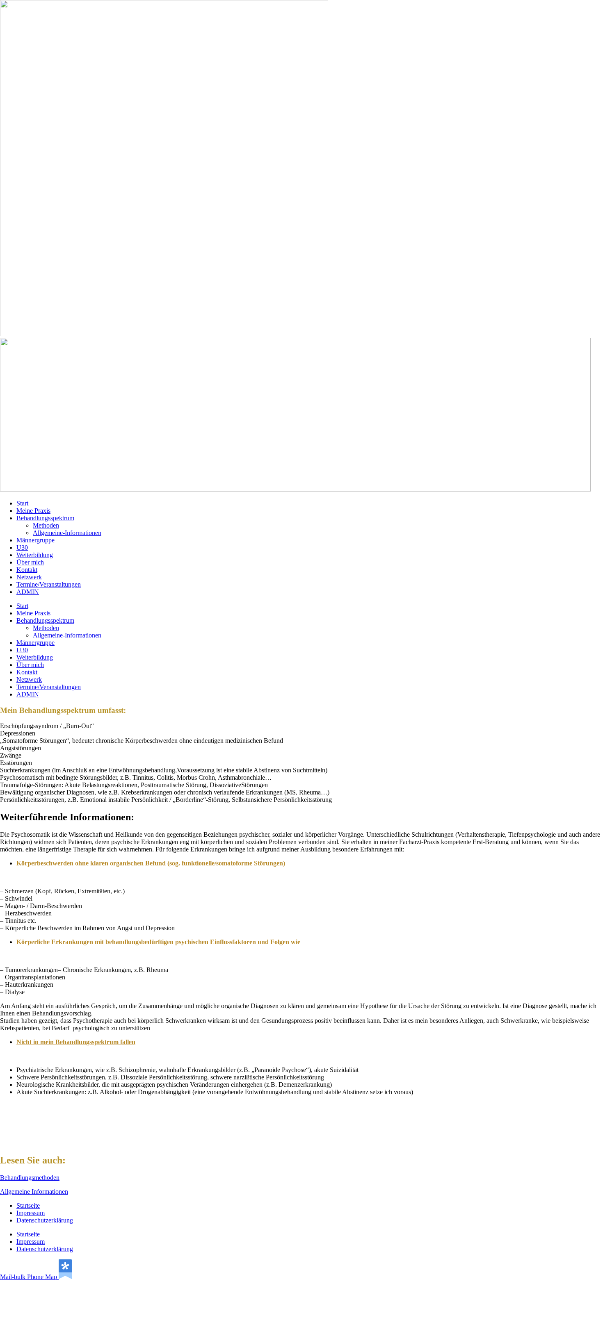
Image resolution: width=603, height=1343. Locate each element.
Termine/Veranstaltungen (48, 584)
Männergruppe (35, 540)
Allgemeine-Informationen (67, 532)
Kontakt (26, 569)
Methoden (46, 525)
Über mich (30, 562)
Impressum (30, 1212)
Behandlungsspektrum (45, 517)
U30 (22, 547)
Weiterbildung (34, 554)
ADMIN (27, 591)
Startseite (28, 1205)
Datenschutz (301, 1332)
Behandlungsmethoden (29, 1177)
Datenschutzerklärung (44, 1220)
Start (22, 503)
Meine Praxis (33, 510)
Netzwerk (29, 577)
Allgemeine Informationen (34, 1191)
